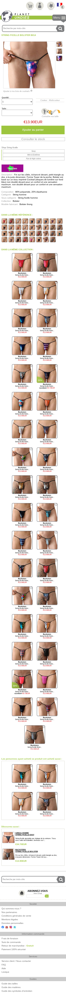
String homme (19, 194)
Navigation (59, 19)
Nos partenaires (9, 912)
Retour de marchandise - (18, 945)
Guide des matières (11, 987)
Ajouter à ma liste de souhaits (16, 91)
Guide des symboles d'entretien (17, 991)
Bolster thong (25, 204)
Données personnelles (12, 923)
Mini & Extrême (33, 155)
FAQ (4, 964)
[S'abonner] (47, 896)
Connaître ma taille (50, 116)
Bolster (16, 201)
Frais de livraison (10, 938)
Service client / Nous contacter (16, 961)
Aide (4, 968)
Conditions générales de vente (16, 916)
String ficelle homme (28, 198)
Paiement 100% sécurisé (14, 949)
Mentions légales (10, 919)
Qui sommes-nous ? (11, 908)
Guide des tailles (10, 983)
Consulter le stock (33, 139)
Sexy (33, 151)
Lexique (5, 972)
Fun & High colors (33, 159)
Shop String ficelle (9, 147)
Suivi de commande (11, 942)
